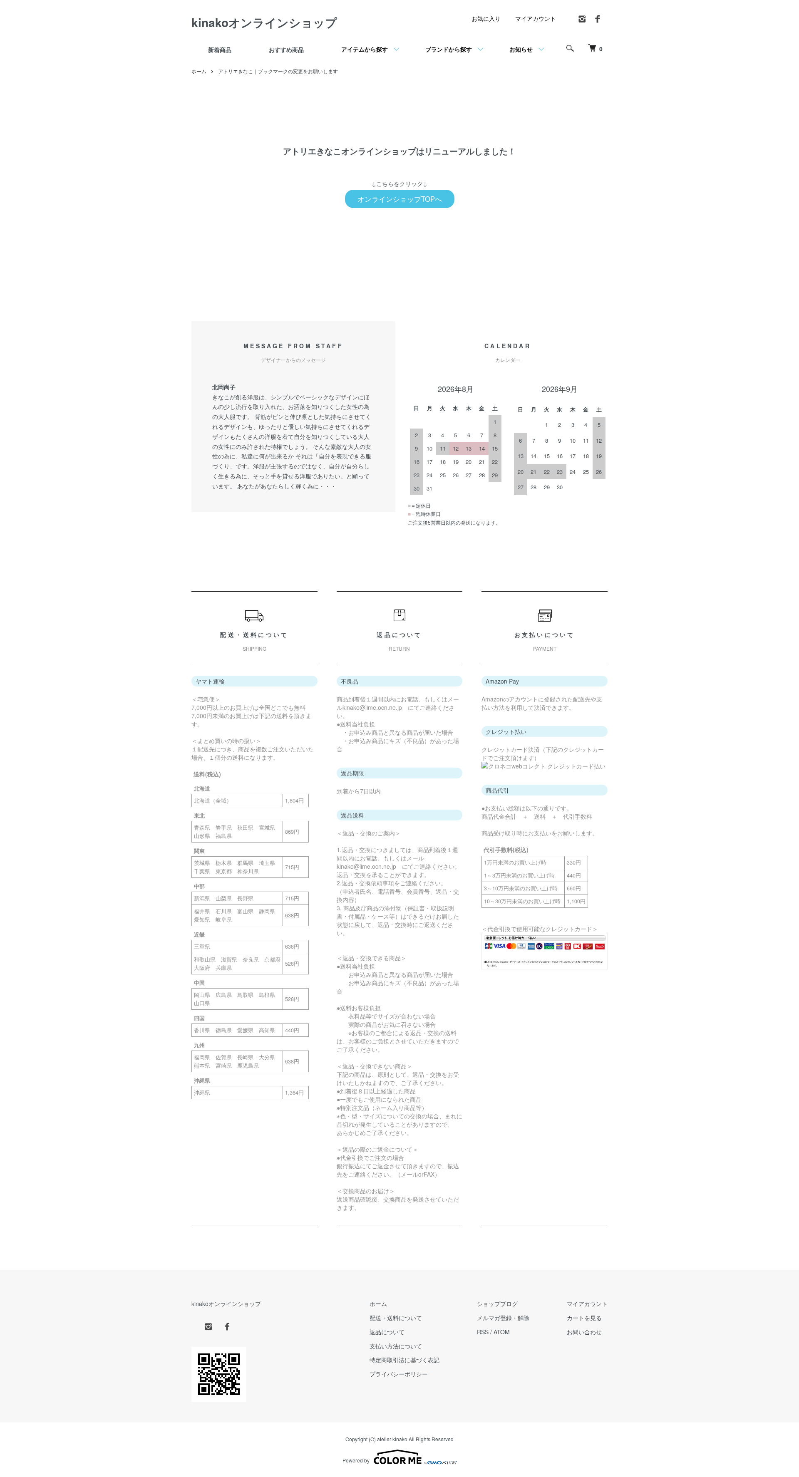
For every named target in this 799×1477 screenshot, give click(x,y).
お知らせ (521, 49)
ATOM (502, 1332)
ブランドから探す (448, 49)
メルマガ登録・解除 (503, 1317)
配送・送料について (396, 1317)
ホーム (198, 70)
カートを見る (584, 1317)
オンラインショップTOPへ (399, 199)
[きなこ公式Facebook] (598, 21)
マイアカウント (535, 18)
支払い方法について (396, 1346)
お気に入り (486, 18)
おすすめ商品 (286, 49)
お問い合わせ (584, 1332)
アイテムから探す (364, 49)
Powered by (356, 1460)
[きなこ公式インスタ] (583, 21)
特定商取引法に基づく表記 (404, 1360)
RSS (483, 1332)
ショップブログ (497, 1303)
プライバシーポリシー (399, 1374)
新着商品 (219, 49)
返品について (387, 1332)
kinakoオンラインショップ (264, 22)
